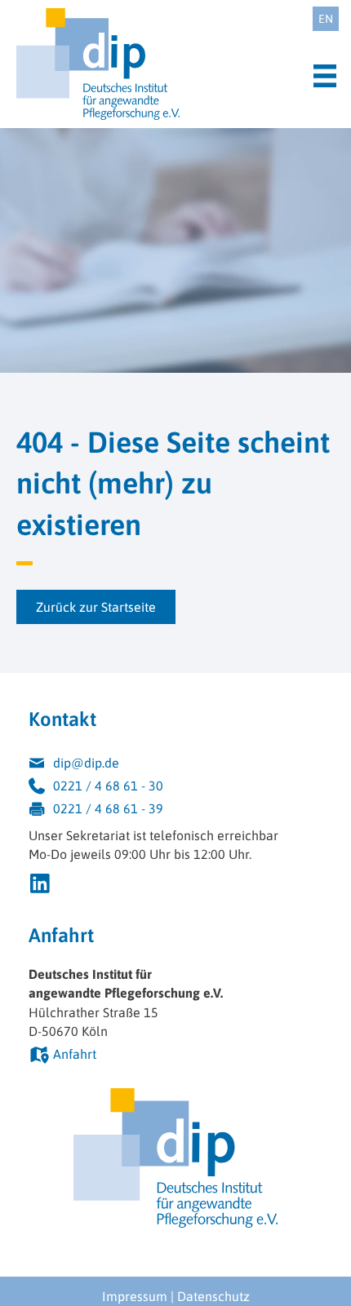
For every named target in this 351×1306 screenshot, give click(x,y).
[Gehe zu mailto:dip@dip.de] (175, 765)
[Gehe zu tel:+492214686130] (175, 788)
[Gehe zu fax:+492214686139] (175, 810)
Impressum (134, 1296)
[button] (96, 607)
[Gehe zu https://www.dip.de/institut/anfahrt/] (175, 1056)
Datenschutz (213, 1296)
